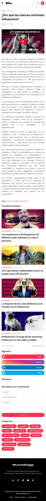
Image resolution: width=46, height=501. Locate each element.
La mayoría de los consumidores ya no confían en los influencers (22, 305)
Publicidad (7, 440)
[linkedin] (13, 480)
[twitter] (23, 480)
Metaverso (36, 435)
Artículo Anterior (8, 346)
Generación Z (19, 431)
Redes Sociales (9, 444)
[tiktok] (33, 480)
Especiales (23, 426)
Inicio (3, 11)
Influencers (10, 11)
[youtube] (28, 480)
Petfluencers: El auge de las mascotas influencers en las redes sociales (22, 338)
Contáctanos (32, 497)
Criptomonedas (9, 426)
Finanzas (7, 431)
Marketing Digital (35, 431)
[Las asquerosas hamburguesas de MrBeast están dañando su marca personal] (23, 218)
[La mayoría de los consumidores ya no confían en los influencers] (23, 288)
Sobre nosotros (20, 497)
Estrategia (35, 426)
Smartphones (24, 444)
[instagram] (18, 480)
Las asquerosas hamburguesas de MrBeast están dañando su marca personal (20, 237)
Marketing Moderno (22, 201)
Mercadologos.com (23, 493)
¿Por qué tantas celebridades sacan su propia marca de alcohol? (22, 272)
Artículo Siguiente (37, 346)
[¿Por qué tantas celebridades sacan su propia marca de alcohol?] (23, 255)
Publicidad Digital (22, 440)
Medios (24, 435)
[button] (2, 3)
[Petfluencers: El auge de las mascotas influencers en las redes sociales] (23, 321)
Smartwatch (8, 449)
